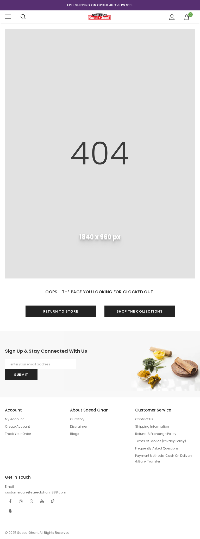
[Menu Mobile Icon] (8, 17)
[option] (100, 5)
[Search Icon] (23, 17)
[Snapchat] (10, 510)
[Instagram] (21, 501)
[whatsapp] (31, 501)
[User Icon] (172, 17)
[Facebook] (10, 501)
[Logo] (99, 16)
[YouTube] (42, 501)
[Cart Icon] (186, 17)
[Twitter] (53, 501)
